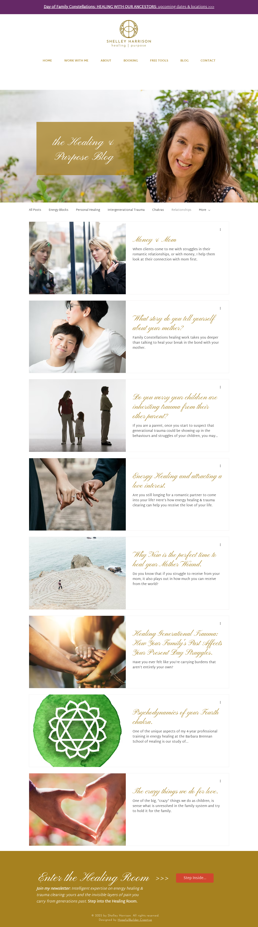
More (202, 210)
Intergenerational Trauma (126, 210)
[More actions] (221, 229)
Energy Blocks (58, 210)
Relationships (181, 210)
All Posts (35, 210)
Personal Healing (88, 210)
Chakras (158, 210)
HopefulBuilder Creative (135, 920)
